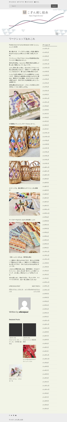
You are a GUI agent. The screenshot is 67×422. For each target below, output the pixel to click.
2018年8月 (45, 221)
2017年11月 (45, 255)
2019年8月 (45, 182)
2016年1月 (45, 316)
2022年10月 (46, 67)
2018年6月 (45, 228)
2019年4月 (45, 198)
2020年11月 (45, 133)
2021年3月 (45, 121)
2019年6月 (45, 190)
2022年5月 (45, 79)
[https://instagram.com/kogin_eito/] (13, 415)
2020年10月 (46, 136)
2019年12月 (45, 167)
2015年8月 (45, 332)
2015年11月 (45, 324)
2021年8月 (45, 110)
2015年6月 (45, 339)
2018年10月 (45, 213)
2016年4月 (45, 305)
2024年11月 (45, 48)
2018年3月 (45, 240)
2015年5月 (45, 343)
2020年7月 (45, 148)
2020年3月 (45, 159)
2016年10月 (45, 290)
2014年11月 (45, 355)
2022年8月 (45, 71)
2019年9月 (45, 179)
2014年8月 (45, 366)
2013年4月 (45, 408)
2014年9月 (45, 362)
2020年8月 (45, 144)
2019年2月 (45, 205)
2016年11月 (45, 286)
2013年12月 (45, 385)
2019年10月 (45, 175)
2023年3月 (45, 60)
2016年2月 (45, 313)
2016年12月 (45, 282)
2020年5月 (45, 152)
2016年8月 (45, 293)
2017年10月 (45, 259)
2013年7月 (45, 397)
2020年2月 (45, 163)
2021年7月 (45, 113)
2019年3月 (45, 202)
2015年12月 (45, 320)
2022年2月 (45, 90)
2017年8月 (45, 263)
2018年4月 (45, 236)
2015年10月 (45, 328)
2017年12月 (45, 251)
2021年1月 (45, 129)
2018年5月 (45, 232)
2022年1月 (45, 94)
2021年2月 (45, 125)
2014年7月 (45, 370)
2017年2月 (45, 274)
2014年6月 (45, 374)
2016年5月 (45, 301)
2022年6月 (45, 75)
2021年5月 (45, 117)
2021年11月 (45, 102)
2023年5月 (45, 56)
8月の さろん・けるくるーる (16, 290)
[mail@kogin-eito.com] (15, 415)
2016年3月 (45, 309)
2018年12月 (45, 209)
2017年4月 (45, 270)
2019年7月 (45, 186)
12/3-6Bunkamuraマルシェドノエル (32, 290)
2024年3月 (45, 52)
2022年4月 (45, 83)
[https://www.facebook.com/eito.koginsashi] (9, 415)
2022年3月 (45, 87)
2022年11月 (45, 64)
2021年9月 (45, 106)
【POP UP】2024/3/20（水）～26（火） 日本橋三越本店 (15, 340)
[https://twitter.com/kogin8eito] (11, 415)
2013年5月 (45, 405)
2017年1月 (45, 278)
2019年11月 (45, 171)
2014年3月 (45, 378)
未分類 (15, 47)
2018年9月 (45, 217)
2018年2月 (45, 244)
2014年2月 (45, 382)
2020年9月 (45, 140)
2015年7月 (45, 336)
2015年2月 (45, 347)
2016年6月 (45, 297)
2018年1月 (45, 247)
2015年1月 (45, 351)
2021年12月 (45, 98)
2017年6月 (45, 267)
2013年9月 (45, 393)
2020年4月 (45, 156)
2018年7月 (45, 225)
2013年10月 (45, 389)
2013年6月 (45, 401)
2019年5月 (45, 194)
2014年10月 (45, 359)
